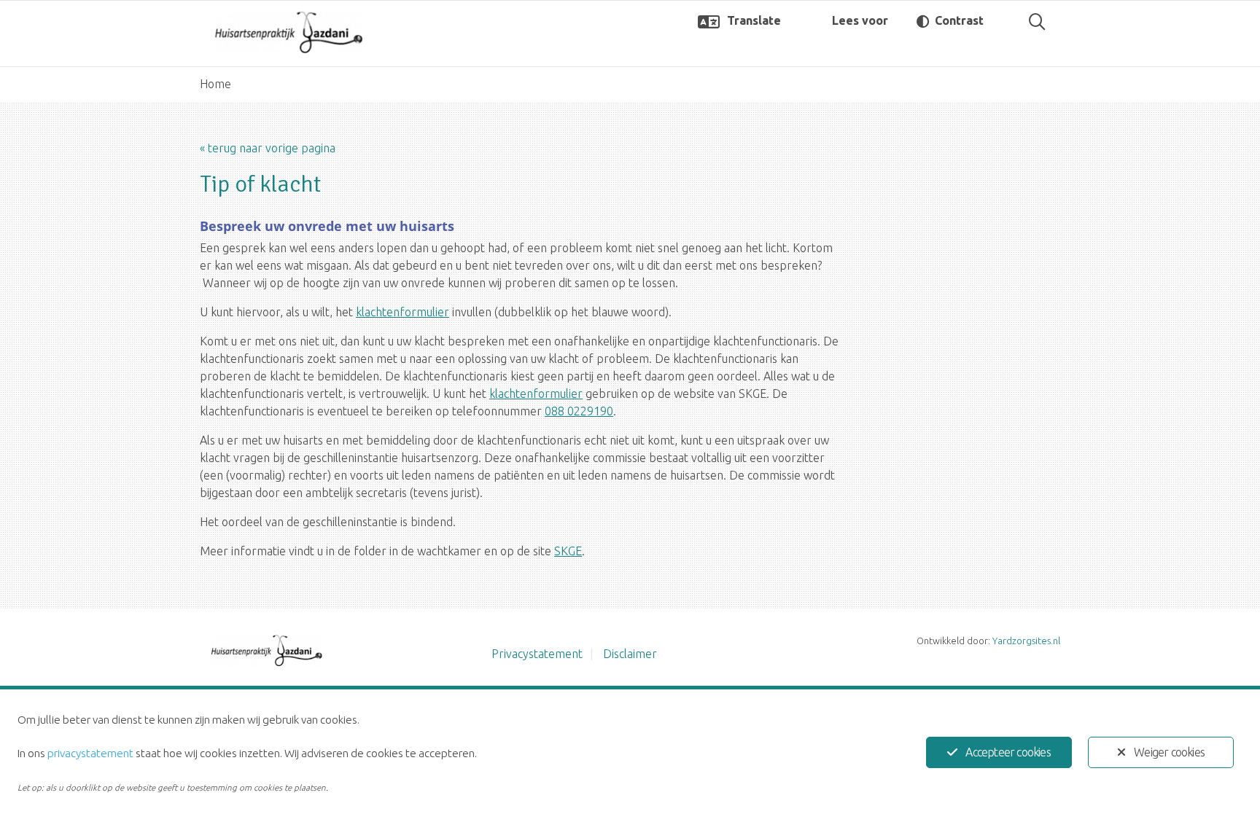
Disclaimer (630, 653)
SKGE (568, 550)
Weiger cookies (1169, 752)
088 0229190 (579, 411)
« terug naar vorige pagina (267, 147)
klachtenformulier (402, 311)
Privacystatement (537, 653)
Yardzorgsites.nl (1026, 640)
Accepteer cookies (1007, 752)
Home (215, 83)
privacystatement (90, 753)
